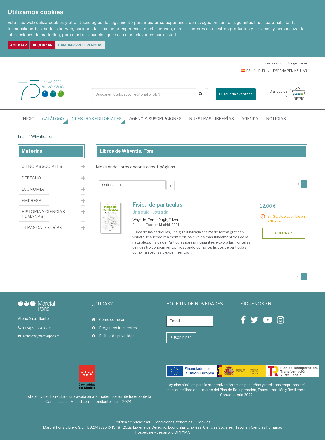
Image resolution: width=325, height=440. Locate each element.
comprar (283, 233)
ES (248, 71)
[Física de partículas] (110, 217)
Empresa (32, 200)
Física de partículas (157, 204)
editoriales (97, 118)
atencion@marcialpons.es (41, 336)
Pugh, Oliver (168, 220)
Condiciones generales (173, 422)
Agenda (249, 118)
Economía (33, 189)
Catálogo (53, 118)
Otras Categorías (42, 227)
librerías (211, 118)
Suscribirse (181, 338)
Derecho (31, 178)
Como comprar (111, 319)
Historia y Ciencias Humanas (43, 214)
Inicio (30, 118)
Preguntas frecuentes (118, 327)
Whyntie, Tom (43, 136)
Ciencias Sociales (42, 166)
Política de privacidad (116, 336)
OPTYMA (182, 432)
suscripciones (155, 118)
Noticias (276, 118)
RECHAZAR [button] (42, 45)
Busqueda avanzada (236, 94)
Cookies (204, 422)
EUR (261, 71)
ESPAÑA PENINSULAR (290, 71)
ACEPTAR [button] (18, 45)
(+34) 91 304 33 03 (37, 328)
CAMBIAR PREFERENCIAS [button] (80, 45)
